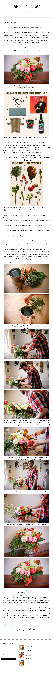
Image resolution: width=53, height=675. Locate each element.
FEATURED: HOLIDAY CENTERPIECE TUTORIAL (26, 28)
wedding (36, 636)
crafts (21, 635)
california (7, 635)
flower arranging (43, 635)
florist (36, 635)
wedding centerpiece (44, 636)
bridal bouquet (36, 634)
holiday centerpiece (9, 636)
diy (21, 634)
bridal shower (44, 634)
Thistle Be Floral (31, 44)
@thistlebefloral (30, 592)
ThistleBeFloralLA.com (29, 594)
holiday (25, 634)
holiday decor (18, 636)
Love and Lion (26, 6)
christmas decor (15, 635)
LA (22, 636)
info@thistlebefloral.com (32, 595)
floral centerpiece (29, 635)
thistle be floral (28, 636)
